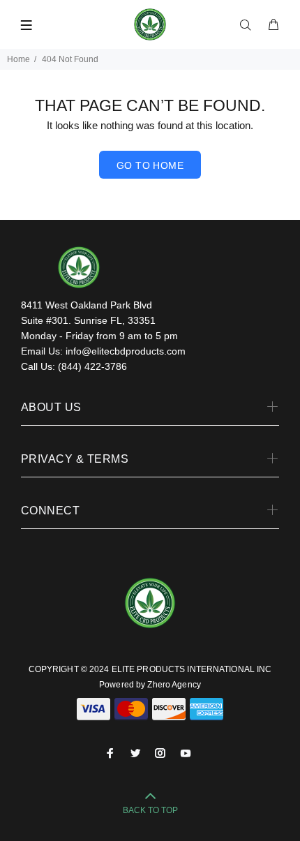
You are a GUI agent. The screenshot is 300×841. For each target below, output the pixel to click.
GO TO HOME (150, 165)
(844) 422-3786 (92, 366)
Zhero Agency (173, 685)
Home (18, 59)
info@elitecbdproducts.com (126, 351)
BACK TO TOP (150, 810)
